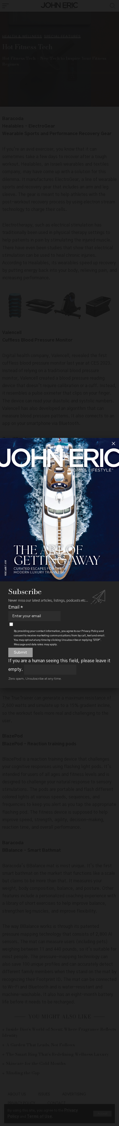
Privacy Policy (90, 631)
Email (15, 607)
